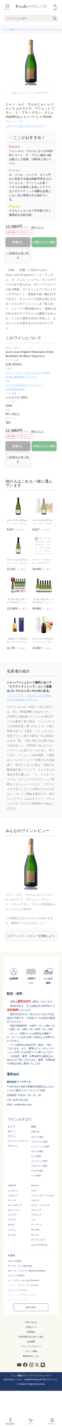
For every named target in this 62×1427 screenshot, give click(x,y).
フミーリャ (36, 1224)
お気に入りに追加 (44, 242)
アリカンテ (36, 1215)
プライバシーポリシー (31, 1346)
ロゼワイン (13, 1146)
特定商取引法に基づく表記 (31, 1337)
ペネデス (35, 1200)
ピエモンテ (13, 1195)
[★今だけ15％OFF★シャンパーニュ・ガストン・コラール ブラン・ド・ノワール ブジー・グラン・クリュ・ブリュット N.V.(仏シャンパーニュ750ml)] (43, 624)
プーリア (12, 1215)
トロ (33, 1219)
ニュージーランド (39, 1245)
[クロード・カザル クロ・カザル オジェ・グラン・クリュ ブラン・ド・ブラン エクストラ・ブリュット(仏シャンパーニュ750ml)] (43, 545)
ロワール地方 (37, 1151)
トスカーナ (13, 1191)
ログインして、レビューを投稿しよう (31, 935)
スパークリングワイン (18, 1141)
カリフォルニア (38, 1239)
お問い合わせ (31, 1322)
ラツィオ (12, 1200)
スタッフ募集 (31, 1351)
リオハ (34, 1191)
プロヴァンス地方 (39, 1166)
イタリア (12, 1185)
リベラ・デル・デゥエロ (42, 1195)
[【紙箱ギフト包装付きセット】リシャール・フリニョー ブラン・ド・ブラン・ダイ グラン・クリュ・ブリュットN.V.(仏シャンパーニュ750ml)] (18, 624)
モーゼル (12, 1235)
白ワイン (12, 1136)
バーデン (12, 1230)
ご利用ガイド (31, 1327)
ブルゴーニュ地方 (39, 1142)
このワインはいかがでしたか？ (25, 125)
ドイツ (11, 1225)
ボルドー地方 (37, 1137)
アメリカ (35, 1229)
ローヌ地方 (36, 1156)
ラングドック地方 (39, 1161)
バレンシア (36, 1210)
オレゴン (35, 1235)
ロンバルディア (15, 1205)
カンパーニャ (14, 1210)
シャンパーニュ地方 (40, 1146)
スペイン (35, 1185)
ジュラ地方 (36, 1175)
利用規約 (31, 1332)
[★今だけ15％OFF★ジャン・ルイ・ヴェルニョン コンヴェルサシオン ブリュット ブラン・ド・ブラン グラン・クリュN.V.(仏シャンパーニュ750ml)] (43, 506)
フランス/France (16, 385)
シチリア (12, 1219)
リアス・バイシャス (40, 1205)
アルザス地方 (37, 1171)
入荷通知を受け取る (18, 255)
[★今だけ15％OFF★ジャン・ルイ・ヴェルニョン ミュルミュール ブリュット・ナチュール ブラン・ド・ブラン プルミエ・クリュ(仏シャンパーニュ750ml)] (18, 545)
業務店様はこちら (31, 1356)
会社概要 (31, 1341)
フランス (47, 29)
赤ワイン (12, 1131)
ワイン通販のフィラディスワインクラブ (22, 29)
